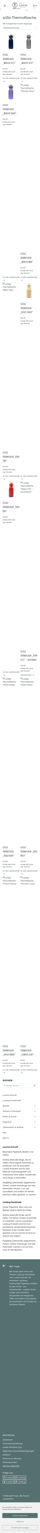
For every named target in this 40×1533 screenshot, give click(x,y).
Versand (9, 74)
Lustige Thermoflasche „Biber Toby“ (11, 456)
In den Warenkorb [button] (11, 78)
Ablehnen (20, 1522)
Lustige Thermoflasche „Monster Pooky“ (9, 109)
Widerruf (6, 1455)
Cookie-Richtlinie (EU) (12, 1447)
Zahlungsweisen (10, 1462)
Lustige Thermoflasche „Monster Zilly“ (9, 59)
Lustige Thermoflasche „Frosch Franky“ (9, 1050)
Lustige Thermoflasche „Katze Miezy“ (28, 851)
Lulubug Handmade (12, 1100)
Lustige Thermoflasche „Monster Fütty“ (26, 59)
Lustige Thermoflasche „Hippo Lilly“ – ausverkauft (28, 655)
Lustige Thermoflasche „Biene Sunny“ (26, 308)
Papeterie (7, 1122)
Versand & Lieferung (12, 1458)
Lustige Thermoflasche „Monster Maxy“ (26, 258)
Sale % (6, 1138)
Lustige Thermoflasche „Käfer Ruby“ (11, 507)
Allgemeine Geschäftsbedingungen (18, 1451)
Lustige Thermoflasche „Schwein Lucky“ (27, 1050)
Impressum (8, 1440)
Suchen (35, 1085)
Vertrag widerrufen (11, 1466)
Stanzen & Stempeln (12, 1111)
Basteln (6, 1106)
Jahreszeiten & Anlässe (13, 1127)
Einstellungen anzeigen (20, 1528)
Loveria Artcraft (10, 1095)
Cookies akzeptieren (20, 1515)
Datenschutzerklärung (12, 1443)
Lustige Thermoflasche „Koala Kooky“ (8, 851)
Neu (4, 1132)
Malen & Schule (10, 1116)
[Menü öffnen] (5, 5)
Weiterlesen (26, 675)
